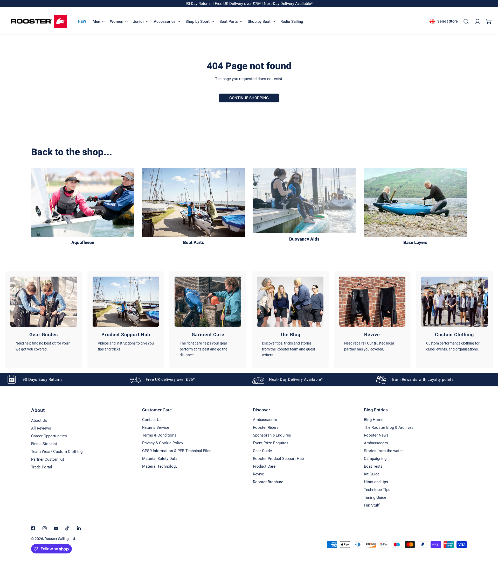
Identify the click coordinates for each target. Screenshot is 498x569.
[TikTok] (67, 528)
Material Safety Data (159, 458)
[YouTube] (56, 528)
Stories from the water (383, 450)
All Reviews (41, 428)
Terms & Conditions (159, 435)
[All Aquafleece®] (82, 202)
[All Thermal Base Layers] (415, 202)
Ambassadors (265, 419)
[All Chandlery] (193, 202)
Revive (258, 474)
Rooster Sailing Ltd (60, 539)
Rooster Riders (266, 427)
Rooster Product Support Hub (278, 458)
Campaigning (375, 458)
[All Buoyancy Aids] (304, 200)
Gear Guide (262, 450)
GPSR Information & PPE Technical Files (176, 450)
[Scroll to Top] (488, 541)
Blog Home (373, 419)
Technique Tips (377, 489)
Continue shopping (249, 98)
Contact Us (152, 419)
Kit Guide (371, 474)
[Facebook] (33, 528)
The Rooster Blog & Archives (388, 427)
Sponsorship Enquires (272, 435)
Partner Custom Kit (47, 459)
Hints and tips (376, 482)
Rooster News (376, 435)
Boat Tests (373, 466)
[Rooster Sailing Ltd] (38, 21)
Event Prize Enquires (270, 443)
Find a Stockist (44, 443)
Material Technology (159, 466)
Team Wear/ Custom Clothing (56, 451)
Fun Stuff (371, 505)
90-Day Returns (199, 3)
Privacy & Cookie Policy (162, 443)
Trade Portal (41, 467)
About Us (39, 420)
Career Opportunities (49, 436)
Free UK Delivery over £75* (238, 3)
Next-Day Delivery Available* (288, 3)
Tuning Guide (375, 497)
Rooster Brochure (268, 482)
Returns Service (155, 427)
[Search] (466, 21)
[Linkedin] (79, 528)
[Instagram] (44, 528)
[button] (489, 21)
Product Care (264, 466)
